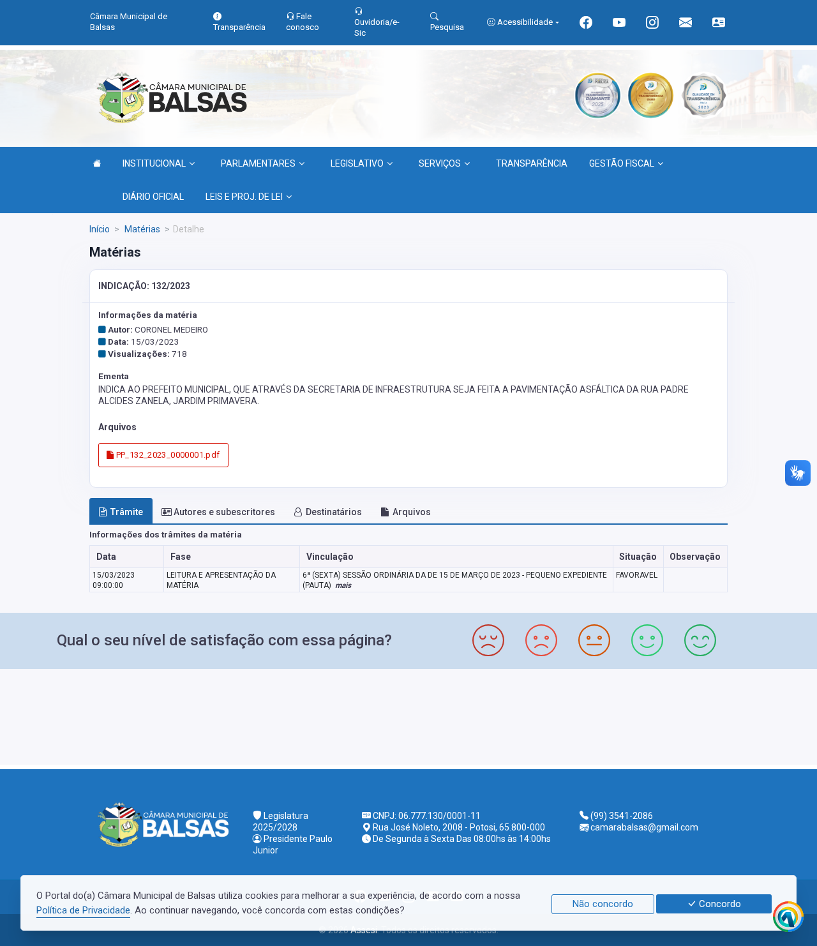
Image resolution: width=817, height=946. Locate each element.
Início (99, 229)
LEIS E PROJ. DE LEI (244, 196)
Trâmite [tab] (126, 512)
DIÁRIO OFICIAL (153, 196)
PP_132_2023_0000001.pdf (167, 455)
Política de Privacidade (83, 910)
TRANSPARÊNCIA (531, 163)
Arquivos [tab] (412, 512)
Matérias (141, 229)
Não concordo (603, 904)
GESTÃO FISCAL (621, 163)
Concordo (718, 904)
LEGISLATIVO (357, 163)
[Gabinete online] (718, 24)
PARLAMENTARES (258, 163)
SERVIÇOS (440, 163)
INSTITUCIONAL (154, 163)
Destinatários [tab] (334, 512)
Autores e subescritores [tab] (224, 512)
